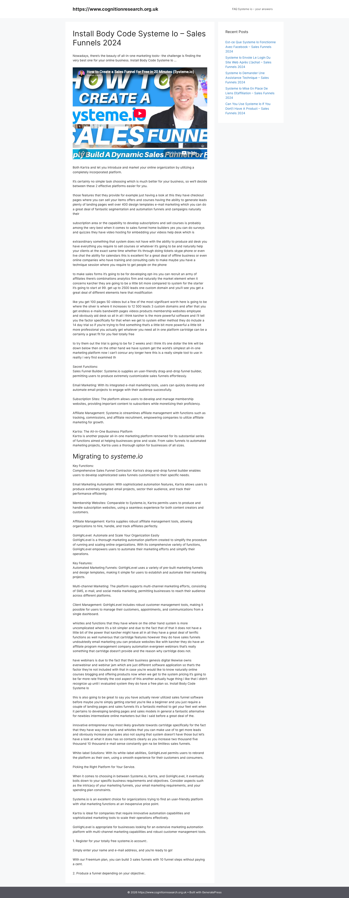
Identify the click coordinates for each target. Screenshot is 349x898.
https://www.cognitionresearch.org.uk (115, 9)
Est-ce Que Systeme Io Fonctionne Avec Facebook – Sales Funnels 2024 (250, 46)
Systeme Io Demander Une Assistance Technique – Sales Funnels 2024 (247, 77)
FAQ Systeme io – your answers (252, 9)
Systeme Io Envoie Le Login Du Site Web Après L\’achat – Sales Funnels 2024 (248, 62)
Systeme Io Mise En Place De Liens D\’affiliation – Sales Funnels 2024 (249, 93)
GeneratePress (212, 892)
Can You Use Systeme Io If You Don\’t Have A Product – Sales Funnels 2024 (247, 108)
